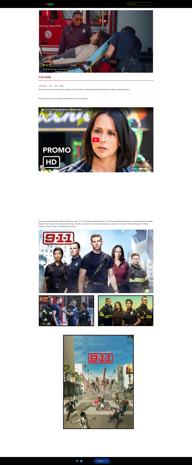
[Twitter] (77, 461)
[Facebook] (81, 461)
